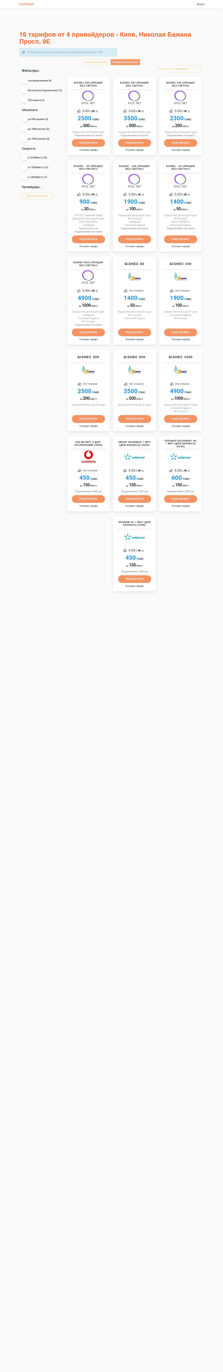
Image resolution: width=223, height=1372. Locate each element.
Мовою (201, 4)
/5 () (90, 111)
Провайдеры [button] (31, 187)
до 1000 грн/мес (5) (38, 129)
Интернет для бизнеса (125, 62)
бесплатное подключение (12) (45, 90)
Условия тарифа (88, 149)
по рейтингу (181, 69)
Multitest (27, 4)
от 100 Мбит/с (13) (38, 167)
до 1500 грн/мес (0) (38, 138)
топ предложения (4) (39, 80)
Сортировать (164, 69)
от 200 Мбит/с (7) (37, 177)
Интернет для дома (96, 62)
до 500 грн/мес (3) (38, 119)
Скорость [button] (29, 148)
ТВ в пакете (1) (36, 100)
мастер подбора (37, 196)
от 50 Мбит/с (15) (37, 157)
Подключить (88, 142)
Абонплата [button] (29, 110)
